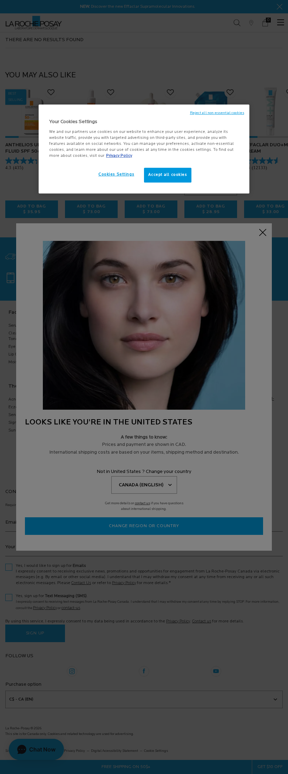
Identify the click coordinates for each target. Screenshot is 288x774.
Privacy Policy (119, 156)
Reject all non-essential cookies (217, 113)
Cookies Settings (116, 174)
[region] (144, 148)
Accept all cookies (167, 175)
